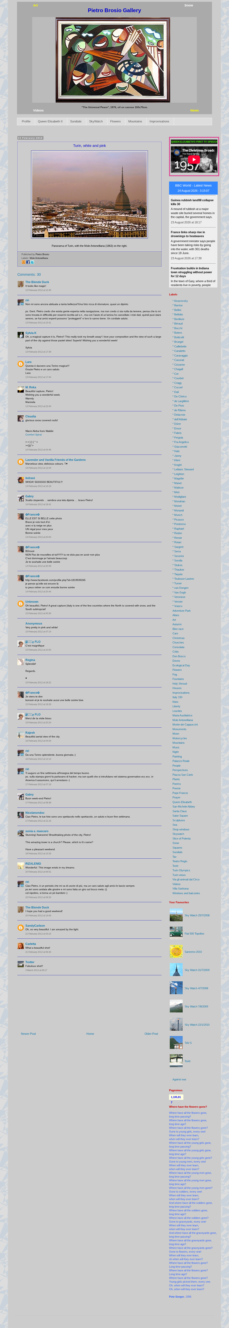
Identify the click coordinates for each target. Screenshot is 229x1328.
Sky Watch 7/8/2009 (196, 1006)
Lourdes (177, 710)
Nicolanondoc (35, 812)
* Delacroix (178, 414)
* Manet (177, 483)
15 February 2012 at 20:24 (38, 722)
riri (27, 300)
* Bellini (176, 309)
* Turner (177, 583)
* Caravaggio (180, 355)
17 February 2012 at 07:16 (38, 784)
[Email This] (23, 263)
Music (176, 747)
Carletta (30, 943)
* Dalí (175, 391)
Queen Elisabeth (182, 802)
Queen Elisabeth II (50, 121)
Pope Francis (180, 792)
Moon (175, 733)
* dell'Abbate (179, 419)
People (176, 765)
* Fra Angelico (180, 442)
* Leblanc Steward (183, 469)
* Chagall (177, 369)
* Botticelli (178, 337)
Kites (175, 701)
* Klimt (176, 460)
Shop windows (180, 829)
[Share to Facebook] (28, 263)
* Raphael (178, 528)
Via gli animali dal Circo (185, 879)
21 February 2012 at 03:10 (38, 934)
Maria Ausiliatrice (182, 715)
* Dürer (176, 423)
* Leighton (178, 473)
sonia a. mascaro (36, 831)
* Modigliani (179, 496)
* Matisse (178, 487)
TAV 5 (188, 1042)
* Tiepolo (177, 574)
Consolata (178, 647)
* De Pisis (178, 405)
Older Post (151, 1033)
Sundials (76, 121)
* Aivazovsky (180, 300)
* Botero (177, 332)
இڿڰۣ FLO (32, 641)
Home (90, 1033)
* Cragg (176, 382)
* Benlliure (178, 319)
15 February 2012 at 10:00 (38, 650)
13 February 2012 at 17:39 (38, 352)
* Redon (177, 533)
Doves (176, 660)
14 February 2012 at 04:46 (38, 450)
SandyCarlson (35, 925)
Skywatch (178, 833)
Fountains (178, 678)
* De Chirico (179, 396)
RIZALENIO (33, 863)
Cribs (175, 651)
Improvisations (159, 121)
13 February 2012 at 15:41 (38, 322)
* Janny (176, 455)
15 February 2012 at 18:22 (38, 682)
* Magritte (178, 478)
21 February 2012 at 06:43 (38, 952)
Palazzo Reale (180, 760)
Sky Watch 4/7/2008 (196, 988)
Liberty (176, 706)
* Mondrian (178, 501)
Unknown (31, 601)
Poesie (176, 788)
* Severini (178, 556)
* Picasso (178, 519)
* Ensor (176, 428)
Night (175, 751)
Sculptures (178, 820)
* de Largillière (180, 401)
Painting (177, 756)
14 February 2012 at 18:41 (38, 504)
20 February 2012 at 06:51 (38, 872)
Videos (176, 884)
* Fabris (177, 432)
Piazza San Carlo (182, 774)
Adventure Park (181, 610)
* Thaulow (178, 569)
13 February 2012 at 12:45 (38, 290)
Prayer (176, 797)
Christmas (178, 638)
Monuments (179, 729)
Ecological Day (181, 665)
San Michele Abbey (183, 806)
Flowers (115, 121)
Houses (177, 688)
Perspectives (180, 770)
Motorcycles (179, 738)
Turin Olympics (181, 870)
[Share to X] (32, 263)
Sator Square (180, 815)
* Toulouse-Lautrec (183, 578)
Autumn (177, 624)
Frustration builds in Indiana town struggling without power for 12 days (191, 251)
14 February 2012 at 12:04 (38, 468)
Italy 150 (177, 697)
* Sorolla (177, 560)
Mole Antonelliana (39, 258)
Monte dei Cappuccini (185, 724)
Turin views (179, 874)
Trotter (29, 962)
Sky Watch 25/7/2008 (197, 915)
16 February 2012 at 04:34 (38, 741)
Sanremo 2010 (193, 951)
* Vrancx (177, 606)
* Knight (177, 464)
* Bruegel (177, 341)
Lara (28, 361)
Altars (175, 615)
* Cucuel (177, 387)
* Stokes (177, 565)
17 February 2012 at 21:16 (38, 821)
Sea (174, 824)
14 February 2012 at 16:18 (38, 486)
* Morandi (178, 510)
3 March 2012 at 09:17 (36, 970)
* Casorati (178, 359)
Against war (179, 1079)
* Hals (176, 451)
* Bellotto (177, 314)
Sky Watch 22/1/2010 (197, 1024)
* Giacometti (179, 446)
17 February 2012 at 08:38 (38, 802)
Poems (176, 783)
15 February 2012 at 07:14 (38, 631)
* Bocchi (177, 328)
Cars (175, 633)
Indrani (30, 478)
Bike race (178, 628)
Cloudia (30, 416)
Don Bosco (179, 656)
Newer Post (28, 1033)
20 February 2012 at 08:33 (38, 897)
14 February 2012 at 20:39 (38, 566)
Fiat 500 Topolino (194, 933)
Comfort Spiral (33, 434)
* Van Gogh (179, 592)
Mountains (135, 121)
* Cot (175, 373)
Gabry (29, 496)
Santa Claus (179, 811)
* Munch (177, 514)
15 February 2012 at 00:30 (38, 613)
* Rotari (176, 542)
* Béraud (177, 323)
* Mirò (175, 492)
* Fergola (177, 437)
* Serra (176, 551)
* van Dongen (180, 587)
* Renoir (177, 537)
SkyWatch (96, 121)
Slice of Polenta (181, 838)
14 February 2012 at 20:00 (38, 537)
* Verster (177, 601)
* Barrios (177, 305)
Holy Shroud (179, 683)
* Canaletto (178, 350)
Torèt (175, 865)
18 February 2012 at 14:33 (38, 853)
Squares (177, 847)
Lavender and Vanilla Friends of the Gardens (55, 459)
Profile (26, 121)
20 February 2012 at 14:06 (38, 915)
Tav (174, 856)
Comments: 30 (29, 274)
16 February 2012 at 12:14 (38, 759)
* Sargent (177, 546)
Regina (30, 659)
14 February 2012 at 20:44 (38, 591)
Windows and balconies (186, 893)
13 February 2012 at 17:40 (38, 377)
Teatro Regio (179, 861)
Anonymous (33, 623)
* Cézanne (178, 364)
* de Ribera (179, 410)
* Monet (177, 505)
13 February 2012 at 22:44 (38, 406)
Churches (178, 642)
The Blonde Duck (37, 282)
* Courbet (178, 378)
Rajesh (30, 732)
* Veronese (178, 596)
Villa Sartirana (180, 888)
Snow (175, 842)
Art (174, 619)
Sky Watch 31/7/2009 (197, 970)
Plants (176, 779)
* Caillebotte (179, 346)
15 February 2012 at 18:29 (38, 704)
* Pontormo (179, 524)
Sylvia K (30, 333)
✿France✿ (32, 514)
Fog (174, 674)
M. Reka (30, 387)
